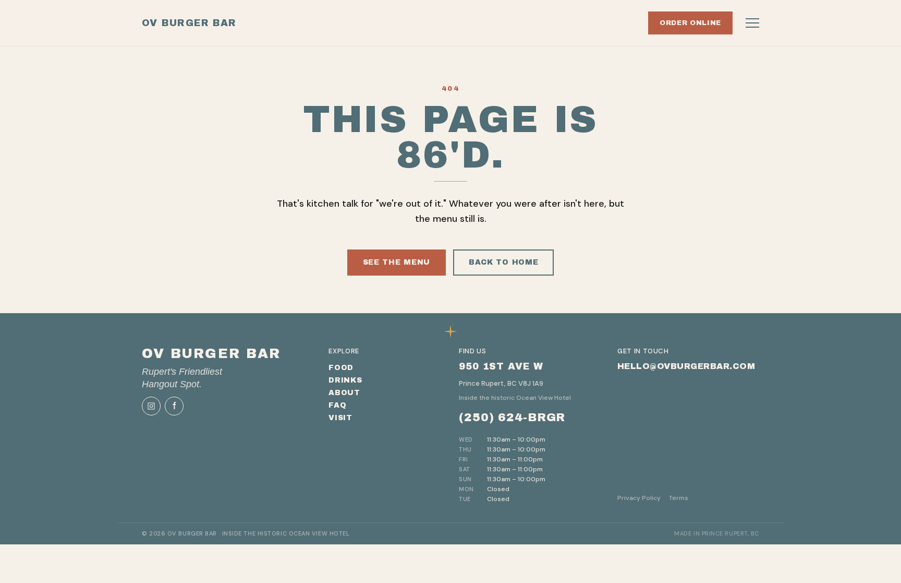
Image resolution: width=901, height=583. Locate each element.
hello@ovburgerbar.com (686, 366)
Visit (340, 418)
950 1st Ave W (501, 366)
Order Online (690, 23)
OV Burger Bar (189, 23)
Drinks (345, 380)
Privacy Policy (639, 498)
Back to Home (503, 262)
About (344, 393)
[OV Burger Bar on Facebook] (174, 406)
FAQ (337, 405)
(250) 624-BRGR (512, 417)
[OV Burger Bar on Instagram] (151, 406)
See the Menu (396, 262)
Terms (678, 498)
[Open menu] (752, 22)
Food (341, 368)
